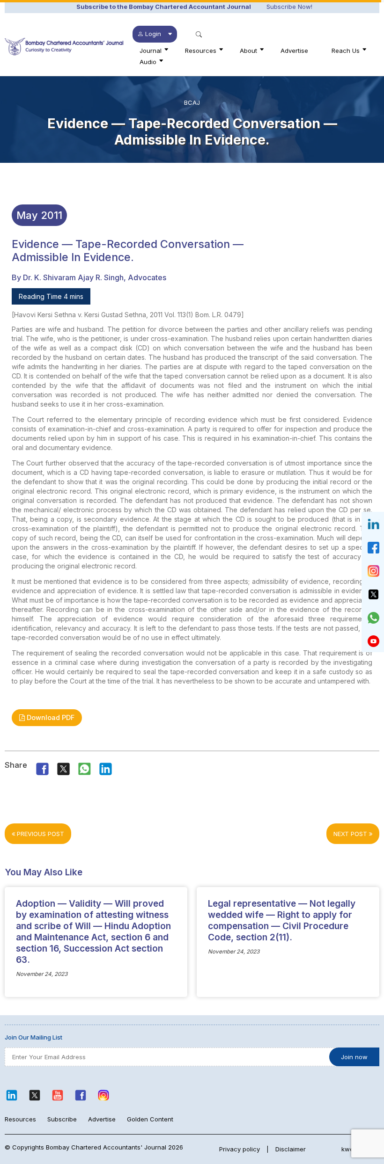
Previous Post (39, 833)
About (248, 50)
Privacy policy (239, 1149)
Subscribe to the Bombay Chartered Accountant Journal (163, 6)
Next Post (351, 833)
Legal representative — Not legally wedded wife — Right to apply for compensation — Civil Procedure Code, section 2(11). (281, 920)
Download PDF (49, 717)
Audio (148, 61)
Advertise (294, 50)
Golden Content (150, 1119)
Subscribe (62, 1119)
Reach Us (346, 50)
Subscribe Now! (289, 6)
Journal (151, 50)
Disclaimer (290, 1149)
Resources (200, 50)
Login (153, 33)
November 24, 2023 (41, 974)
